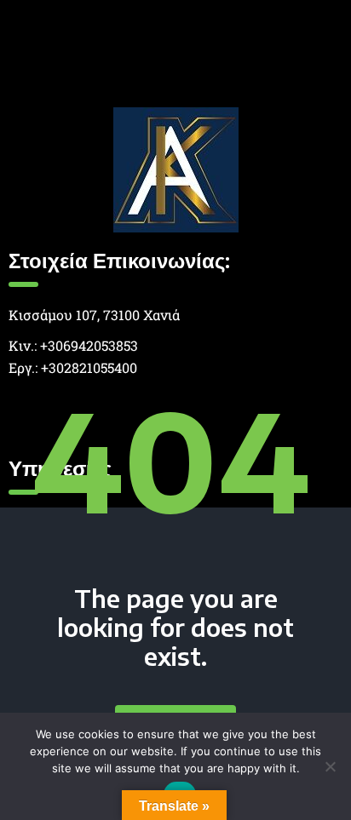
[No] (329, 766)
